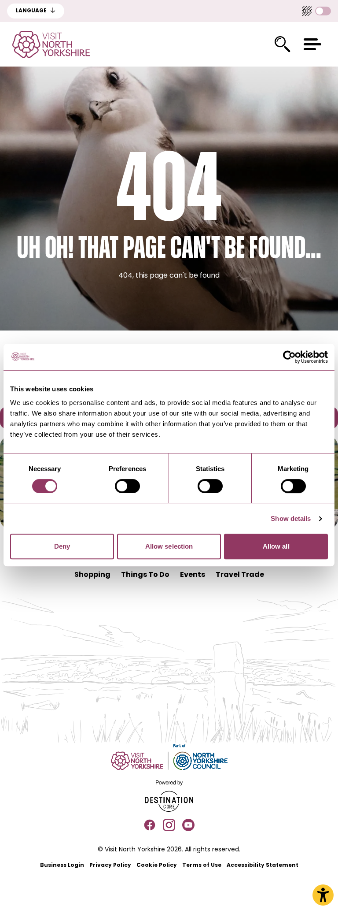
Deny (62, 546)
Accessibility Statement (262, 865)
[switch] (127, 486)
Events (192, 575)
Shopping (92, 575)
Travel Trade (240, 575)
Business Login (62, 865)
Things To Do (145, 575)
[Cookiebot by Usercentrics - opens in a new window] (289, 357)
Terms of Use (201, 865)
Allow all (276, 546)
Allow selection (169, 546)
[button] (312, 44)
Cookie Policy (156, 865)
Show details (291, 518)
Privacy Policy (110, 865)
